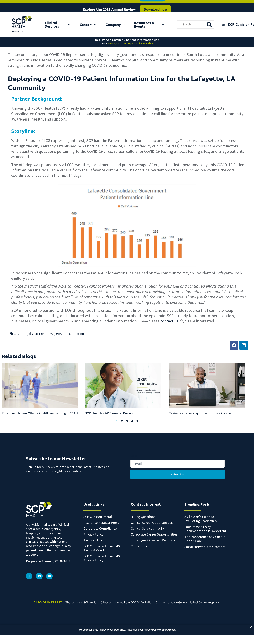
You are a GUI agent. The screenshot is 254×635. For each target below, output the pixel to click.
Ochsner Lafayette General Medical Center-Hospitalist (188, 602)
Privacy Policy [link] (151, 630)
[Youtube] (49, 576)
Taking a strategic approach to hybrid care (200, 413)
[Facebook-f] (29, 576)
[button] (251, 627)
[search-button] (209, 24)
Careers (86, 24)
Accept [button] (171, 630)
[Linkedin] (243, 345)
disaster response (41, 333)
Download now (155, 6)
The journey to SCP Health (81, 602)
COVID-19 (20, 333)
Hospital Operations (70, 333)
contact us (169, 321)
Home (104, 43)
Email (134, 455)
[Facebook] (234, 345)
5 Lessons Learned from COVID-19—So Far (126, 602)
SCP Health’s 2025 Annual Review (109, 413)
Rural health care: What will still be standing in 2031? (40, 413)
